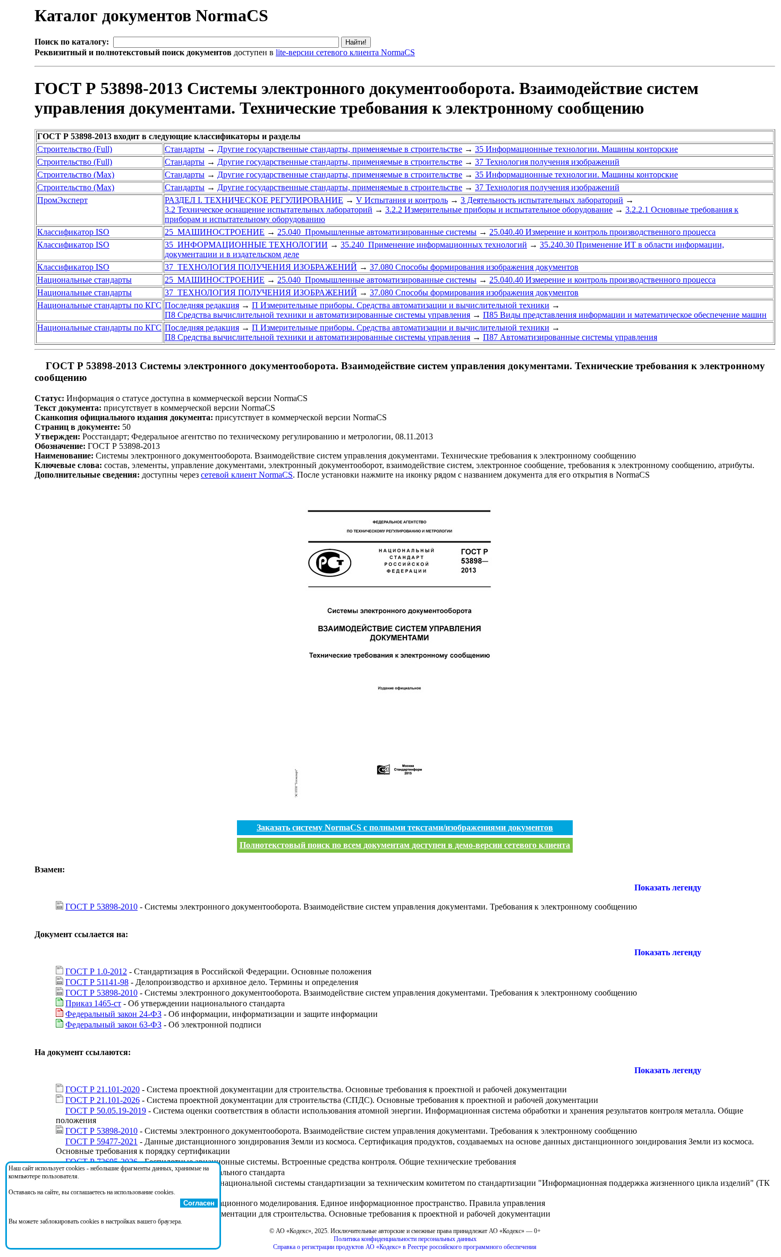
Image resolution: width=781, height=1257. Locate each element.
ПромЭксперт (62, 200)
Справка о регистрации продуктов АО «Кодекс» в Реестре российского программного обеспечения (405, 1247)
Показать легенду (667, 887)
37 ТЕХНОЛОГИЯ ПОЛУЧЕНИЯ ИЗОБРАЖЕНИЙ (261, 266)
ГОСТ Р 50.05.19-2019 (105, 1110)
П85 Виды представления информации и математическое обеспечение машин (625, 314)
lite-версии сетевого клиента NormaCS (345, 52)
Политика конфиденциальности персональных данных (405, 1239)
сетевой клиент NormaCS (247, 474)
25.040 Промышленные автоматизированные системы (377, 231)
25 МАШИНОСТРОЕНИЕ (215, 231)
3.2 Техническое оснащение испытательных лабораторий (268, 209)
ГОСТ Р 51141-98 (97, 982)
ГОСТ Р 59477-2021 (101, 1141)
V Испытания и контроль (402, 200)
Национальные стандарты (84, 279)
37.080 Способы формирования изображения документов (474, 266)
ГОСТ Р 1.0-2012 (96, 971)
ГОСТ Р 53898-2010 (101, 906)
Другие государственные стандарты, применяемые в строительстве (339, 149)
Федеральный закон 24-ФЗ (113, 1013)
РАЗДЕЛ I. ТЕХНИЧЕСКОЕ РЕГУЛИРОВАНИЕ (254, 200)
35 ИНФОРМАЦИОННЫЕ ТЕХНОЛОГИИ (246, 244)
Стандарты (185, 149)
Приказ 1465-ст (93, 1003)
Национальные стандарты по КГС (99, 305)
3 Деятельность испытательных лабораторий (542, 200)
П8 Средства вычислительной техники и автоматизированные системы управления (317, 314)
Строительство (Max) (75, 174)
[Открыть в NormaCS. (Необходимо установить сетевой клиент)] (39, 365)
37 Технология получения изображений (547, 161)
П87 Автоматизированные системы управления (570, 337)
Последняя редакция (202, 305)
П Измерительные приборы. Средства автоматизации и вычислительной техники (400, 305)
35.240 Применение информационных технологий (434, 244)
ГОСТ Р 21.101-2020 (102, 1089)
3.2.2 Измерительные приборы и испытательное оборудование (499, 209)
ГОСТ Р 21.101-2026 (102, 1100)
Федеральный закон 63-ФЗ (113, 1024)
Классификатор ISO (73, 231)
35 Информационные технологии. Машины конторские (576, 149)
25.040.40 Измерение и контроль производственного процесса (602, 231)
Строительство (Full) (74, 149)
